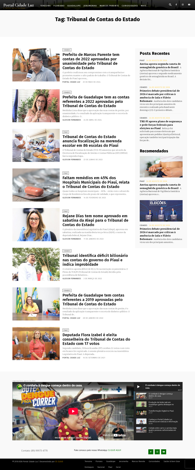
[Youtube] (189, 4)
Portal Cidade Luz (71, 82)
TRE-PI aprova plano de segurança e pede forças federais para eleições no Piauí (161, 125)
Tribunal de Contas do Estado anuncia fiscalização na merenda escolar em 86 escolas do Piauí (92, 141)
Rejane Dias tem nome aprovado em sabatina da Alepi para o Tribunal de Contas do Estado (95, 220)
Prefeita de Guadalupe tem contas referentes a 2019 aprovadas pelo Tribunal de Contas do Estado (93, 299)
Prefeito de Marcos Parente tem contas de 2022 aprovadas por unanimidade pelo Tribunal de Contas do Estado (91, 61)
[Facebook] (176, 4)
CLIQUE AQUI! (114, 450)
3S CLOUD (59, 461)
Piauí (66, 132)
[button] (170, 4)
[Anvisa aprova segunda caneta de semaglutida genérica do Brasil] (161, 166)
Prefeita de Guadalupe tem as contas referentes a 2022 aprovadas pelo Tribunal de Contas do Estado (96, 101)
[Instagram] (182, 4)
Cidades (67, 50)
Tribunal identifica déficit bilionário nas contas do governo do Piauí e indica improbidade (95, 260)
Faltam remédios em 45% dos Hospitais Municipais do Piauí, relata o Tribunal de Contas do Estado (96, 182)
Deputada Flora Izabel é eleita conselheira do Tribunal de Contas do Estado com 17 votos (96, 339)
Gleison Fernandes (72, 120)
